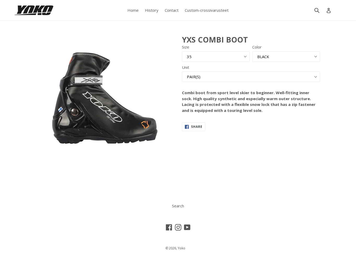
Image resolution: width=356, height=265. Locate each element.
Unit (185, 67)
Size (185, 47)
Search (178, 205)
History (151, 10)
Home (133, 10)
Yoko (181, 248)
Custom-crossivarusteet (207, 10)
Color (257, 47)
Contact (172, 10)
